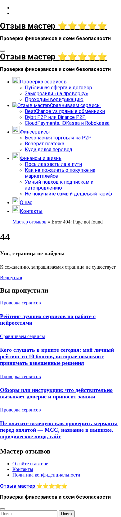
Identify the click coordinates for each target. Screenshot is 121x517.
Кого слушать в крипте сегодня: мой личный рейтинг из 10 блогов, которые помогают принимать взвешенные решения (57, 356)
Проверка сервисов (20, 302)
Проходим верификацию (54, 99)
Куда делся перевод (48, 150)
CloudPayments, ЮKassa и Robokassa (67, 123)
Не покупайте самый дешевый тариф (68, 194)
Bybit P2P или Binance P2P (55, 117)
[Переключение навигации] (2, 51)
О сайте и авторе (30, 464)
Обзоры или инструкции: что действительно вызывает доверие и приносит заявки (56, 393)
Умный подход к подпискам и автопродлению (59, 185)
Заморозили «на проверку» (56, 93)
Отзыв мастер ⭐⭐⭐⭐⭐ (53, 26)
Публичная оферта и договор (58, 88)
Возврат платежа (44, 144)
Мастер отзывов (29, 221)
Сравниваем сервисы (22, 336)
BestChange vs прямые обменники (65, 111)
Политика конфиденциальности (46, 475)
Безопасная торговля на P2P (58, 138)
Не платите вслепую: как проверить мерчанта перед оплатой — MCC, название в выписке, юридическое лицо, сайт (59, 429)
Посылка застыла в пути (53, 164)
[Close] (2, 509)
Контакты (22, 469)
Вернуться (11, 277)
